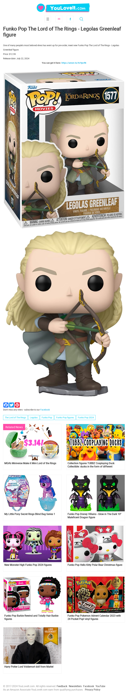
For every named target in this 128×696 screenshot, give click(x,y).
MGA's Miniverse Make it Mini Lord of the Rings (30, 463)
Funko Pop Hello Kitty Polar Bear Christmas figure (95, 565)
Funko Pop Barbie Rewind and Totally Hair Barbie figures (31, 617)
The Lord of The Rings (15, 417)
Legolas (34, 417)
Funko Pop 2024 (86, 417)
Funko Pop (47, 417)
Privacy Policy (92, 689)
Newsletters (75, 686)
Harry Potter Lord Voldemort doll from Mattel (28, 666)
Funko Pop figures (65, 417)
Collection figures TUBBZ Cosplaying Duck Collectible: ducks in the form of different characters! (91, 465)
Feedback (62, 686)
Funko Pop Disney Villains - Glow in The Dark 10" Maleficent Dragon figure (94, 515)
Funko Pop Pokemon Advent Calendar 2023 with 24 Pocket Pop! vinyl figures (94, 617)
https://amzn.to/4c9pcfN (74, 62)
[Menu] (47, 19)
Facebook (70, 19)
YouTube (100, 686)
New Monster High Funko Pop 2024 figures (28, 565)
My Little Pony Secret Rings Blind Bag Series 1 (29, 514)
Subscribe (59, 19)
